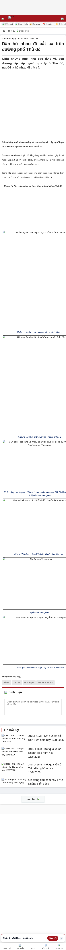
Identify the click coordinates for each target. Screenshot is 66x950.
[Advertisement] (33, 103)
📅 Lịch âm (48, 24)
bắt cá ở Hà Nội (45, 682)
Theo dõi (52, 938)
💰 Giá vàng (34, 24)
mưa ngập (29, 682)
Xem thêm (32, 799)
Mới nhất (9, 24)
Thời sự (12, 31)
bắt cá (7, 682)
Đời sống (24, 31)
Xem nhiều (23, 24)
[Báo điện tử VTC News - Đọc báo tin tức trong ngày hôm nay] (19, 18)
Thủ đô (16, 682)
